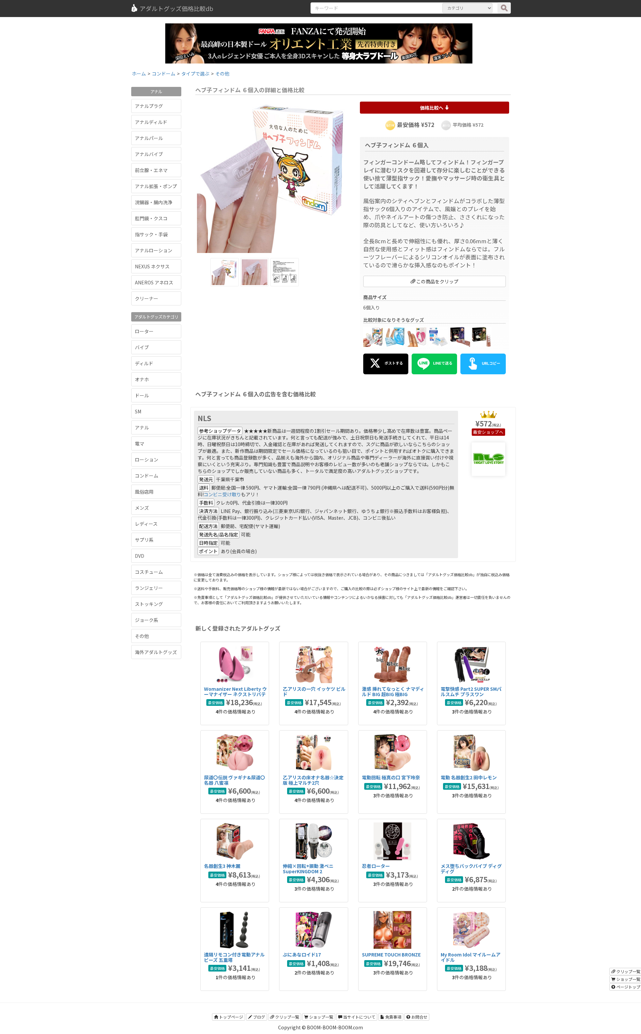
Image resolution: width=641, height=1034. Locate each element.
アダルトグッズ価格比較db (176, 8)
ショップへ (492, 432)
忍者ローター (376, 866)
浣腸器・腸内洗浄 (153, 202)
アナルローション (153, 250)
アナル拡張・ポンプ (156, 186)
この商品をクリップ (436, 281)
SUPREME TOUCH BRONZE (391, 954)
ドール (142, 395)
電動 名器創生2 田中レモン (469, 777)
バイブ (142, 347)
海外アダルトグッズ (156, 652)
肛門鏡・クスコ (151, 218)
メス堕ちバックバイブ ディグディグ (471, 868)
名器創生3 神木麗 (222, 866)
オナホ (142, 379)
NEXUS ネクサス (152, 266)
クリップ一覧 (286, 1017)
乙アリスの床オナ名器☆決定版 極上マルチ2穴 (313, 780)
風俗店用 (144, 491)
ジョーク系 (146, 620)
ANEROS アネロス (154, 282)
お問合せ (418, 1017)
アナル (142, 427)
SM (138, 411)
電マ (139, 443)
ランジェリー (149, 588)
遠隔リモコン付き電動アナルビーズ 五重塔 (234, 957)
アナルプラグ (149, 106)
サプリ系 (144, 539)
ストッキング (149, 604)
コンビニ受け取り (222, 494)
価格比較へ (432, 107)
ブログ (258, 1017)
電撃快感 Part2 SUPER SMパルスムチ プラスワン (471, 691)
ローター (144, 331)
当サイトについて (358, 1017)
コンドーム (146, 475)
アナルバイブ (149, 154)
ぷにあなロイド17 (302, 954)
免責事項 (392, 1017)
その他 (142, 636)
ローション (146, 459)
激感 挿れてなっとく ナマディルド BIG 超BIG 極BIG (393, 691)
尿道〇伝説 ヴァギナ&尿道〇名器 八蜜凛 (234, 780)
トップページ (230, 1017)
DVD (139, 555)
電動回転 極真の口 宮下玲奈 (391, 777)
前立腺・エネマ (151, 170)
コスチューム (149, 571)
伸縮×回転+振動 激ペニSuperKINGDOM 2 (308, 868)
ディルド (144, 363)
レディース (146, 523)
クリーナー (146, 298)
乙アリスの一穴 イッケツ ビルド (314, 691)
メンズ (142, 507)
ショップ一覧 (320, 1017)
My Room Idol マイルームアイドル (470, 957)
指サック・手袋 (151, 234)
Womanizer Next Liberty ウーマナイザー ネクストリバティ (235, 693)
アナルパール (149, 138)
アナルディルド (151, 122)
